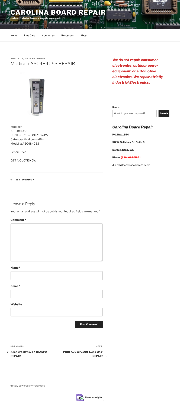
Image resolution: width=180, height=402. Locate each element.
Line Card (29, 35)
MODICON (28, 180)
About (84, 35)
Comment (18, 220)
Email (15, 286)
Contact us (48, 35)
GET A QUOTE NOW (23, 160)
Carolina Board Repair (58, 12)
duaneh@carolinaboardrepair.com (131, 164)
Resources (67, 35)
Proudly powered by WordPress (27, 385)
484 (18, 180)
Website (16, 304)
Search (116, 107)
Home (14, 35)
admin (40, 58)
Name (15, 267)
